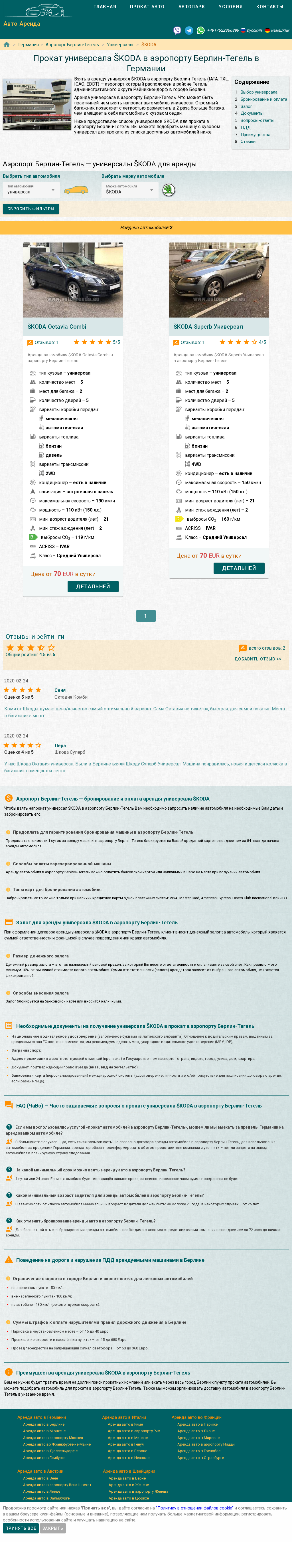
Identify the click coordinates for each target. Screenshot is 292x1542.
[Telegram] (189, 30)
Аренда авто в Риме (125, 1424)
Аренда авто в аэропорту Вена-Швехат (57, 1485)
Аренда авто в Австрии (40, 1471)
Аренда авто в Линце (41, 1491)
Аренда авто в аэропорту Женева (138, 1491)
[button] (31, 190)
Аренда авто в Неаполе (128, 1458)
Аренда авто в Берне (127, 1478)
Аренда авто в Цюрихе (129, 1498)
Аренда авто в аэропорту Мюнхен (53, 1438)
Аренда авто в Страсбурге (200, 1458)
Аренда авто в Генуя (126, 1444)
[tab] (105, 7)
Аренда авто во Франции (197, 1417)
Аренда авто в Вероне (127, 1451)
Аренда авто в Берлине (43, 1424)
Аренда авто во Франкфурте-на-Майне (57, 1444)
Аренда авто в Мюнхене (44, 1431)
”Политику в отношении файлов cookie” (195, 1508)
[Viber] (177, 30)
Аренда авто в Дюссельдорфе (50, 1451)
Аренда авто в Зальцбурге (46, 1498)
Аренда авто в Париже (197, 1424)
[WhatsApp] (200, 30)
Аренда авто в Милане (128, 1438)
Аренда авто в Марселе (198, 1438)
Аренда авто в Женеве (129, 1485)
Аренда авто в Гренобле (198, 1451)
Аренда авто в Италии (124, 1417)
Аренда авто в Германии (41, 1417)
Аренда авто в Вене (40, 1478)
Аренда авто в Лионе (196, 1431)
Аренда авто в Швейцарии (129, 1471)
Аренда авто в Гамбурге (44, 1458)
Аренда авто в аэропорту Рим (134, 1431)
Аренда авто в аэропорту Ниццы (206, 1444)
